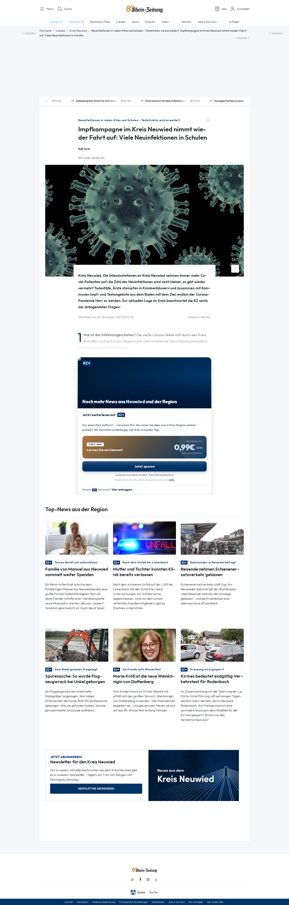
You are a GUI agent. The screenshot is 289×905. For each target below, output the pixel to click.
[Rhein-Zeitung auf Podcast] (156, 879)
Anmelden (243, 9)
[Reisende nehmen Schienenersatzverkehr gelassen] (212, 538)
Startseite (45, 30)
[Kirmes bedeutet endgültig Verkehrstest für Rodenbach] (212, 645)
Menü (49, 9)
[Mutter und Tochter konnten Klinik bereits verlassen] (144, 538)
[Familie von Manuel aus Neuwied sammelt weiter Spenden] (76, 538)
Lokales (60, 30)
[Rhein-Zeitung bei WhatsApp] (132, 879)
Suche (68, 9)
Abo (224, 9)
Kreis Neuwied (78, 30)
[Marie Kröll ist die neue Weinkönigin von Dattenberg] (144, 645)
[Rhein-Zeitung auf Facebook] (140, 879)
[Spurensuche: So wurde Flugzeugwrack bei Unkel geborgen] (76, 645)
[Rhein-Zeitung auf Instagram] (148, 879)
